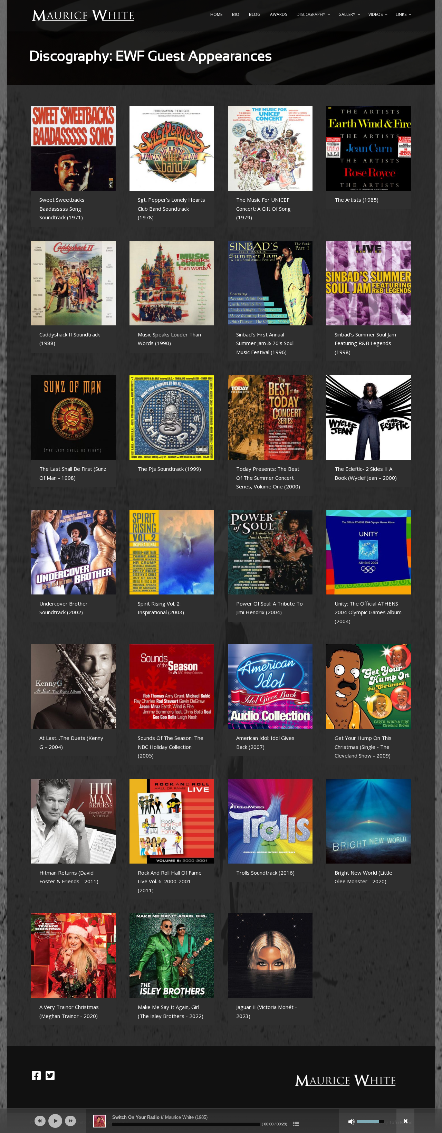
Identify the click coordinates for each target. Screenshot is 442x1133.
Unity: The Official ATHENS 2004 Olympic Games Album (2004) (368, 612)
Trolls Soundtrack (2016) (265, 872)
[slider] (186, 1124)
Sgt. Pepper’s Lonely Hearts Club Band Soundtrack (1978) (171, 208)
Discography (311, 14)
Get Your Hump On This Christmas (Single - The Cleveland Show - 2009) (363, 746)
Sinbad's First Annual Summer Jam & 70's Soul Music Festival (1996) (265, 343)
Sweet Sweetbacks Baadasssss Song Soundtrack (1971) (62, 208)
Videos (375, 14)
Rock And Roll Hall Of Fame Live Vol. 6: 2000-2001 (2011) (170, 881)
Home (216, 14)
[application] (221, 1121)
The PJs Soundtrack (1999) (169, 468)
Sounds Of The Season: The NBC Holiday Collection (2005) (170, 746)
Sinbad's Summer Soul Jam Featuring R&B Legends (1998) (365, 343)
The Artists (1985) (356, 199)
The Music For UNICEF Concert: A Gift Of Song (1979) (263, 208)
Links (401, 14)
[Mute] (351, 1121)
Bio (235, 14)
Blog (254, 14)
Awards (278, 14)
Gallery (346, 14)
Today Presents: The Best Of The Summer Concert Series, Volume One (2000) (268, 477)
